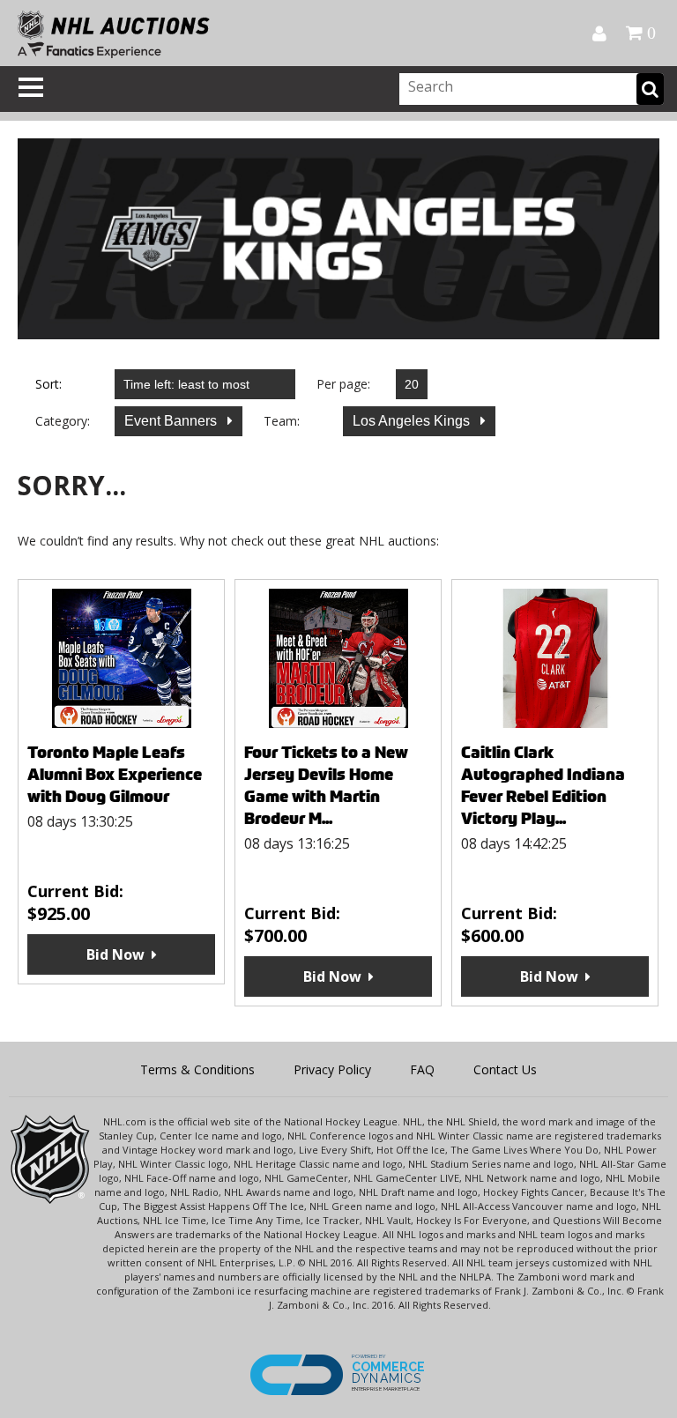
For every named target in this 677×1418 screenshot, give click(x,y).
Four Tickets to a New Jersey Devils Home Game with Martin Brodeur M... (326, 785)
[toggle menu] (30, 87)
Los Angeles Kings (413, 420)
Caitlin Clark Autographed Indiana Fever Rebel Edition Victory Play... (543, 785)
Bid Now (115, 954)
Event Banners (172, 420)
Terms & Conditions (197, 1069)
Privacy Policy (332, 1069)
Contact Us (505, 1069)
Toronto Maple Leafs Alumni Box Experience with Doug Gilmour (114, 774)
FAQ (422, 1069)
